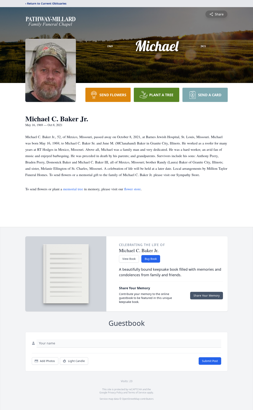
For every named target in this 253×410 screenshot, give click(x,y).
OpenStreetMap (131, 399)
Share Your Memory (207, 295)
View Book (129, 259)
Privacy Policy (115, 392)
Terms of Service (137, 392)
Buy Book (151, 259)
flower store (132, 189)
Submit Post (210, 361)
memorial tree (73, 189)
